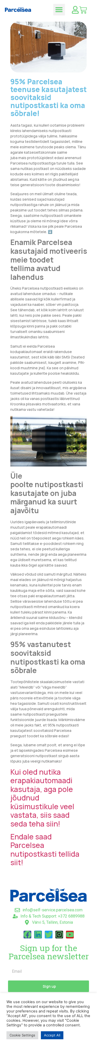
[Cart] (83, 10)
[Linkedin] (38, 934)
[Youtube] (70, 934)
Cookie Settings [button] (22, 1035)
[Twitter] (49, 934)
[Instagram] (59, 934)
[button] (59, 9)
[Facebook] (27, 934)
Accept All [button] (52, 1035)
